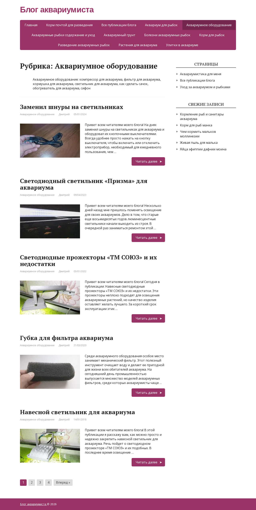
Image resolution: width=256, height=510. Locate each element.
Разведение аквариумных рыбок (84, 45)
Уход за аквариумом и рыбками (205, 87)
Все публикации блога (118, 25)
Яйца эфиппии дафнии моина (203, 149)
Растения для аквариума (138, 45)
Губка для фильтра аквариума (66, 338)
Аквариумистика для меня (200, 74)
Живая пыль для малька (199, 142)
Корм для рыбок (212, 35)
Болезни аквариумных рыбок (167, 35)
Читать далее (146, 161)
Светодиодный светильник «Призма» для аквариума (83, 184)
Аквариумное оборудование (37, 114)
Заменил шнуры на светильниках (71, 107)
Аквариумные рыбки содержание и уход (63, 35)
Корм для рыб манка (196, 125)
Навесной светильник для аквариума (77, 412)
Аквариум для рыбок (161, 25)
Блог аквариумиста (33, 504)
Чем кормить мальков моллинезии (198, 133)
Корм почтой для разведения (69, 25)
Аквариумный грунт (119, 35)
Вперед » (63, 482)
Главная (31, 25)
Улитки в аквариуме (182, 45)
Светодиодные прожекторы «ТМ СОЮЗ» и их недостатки (88, 260)
